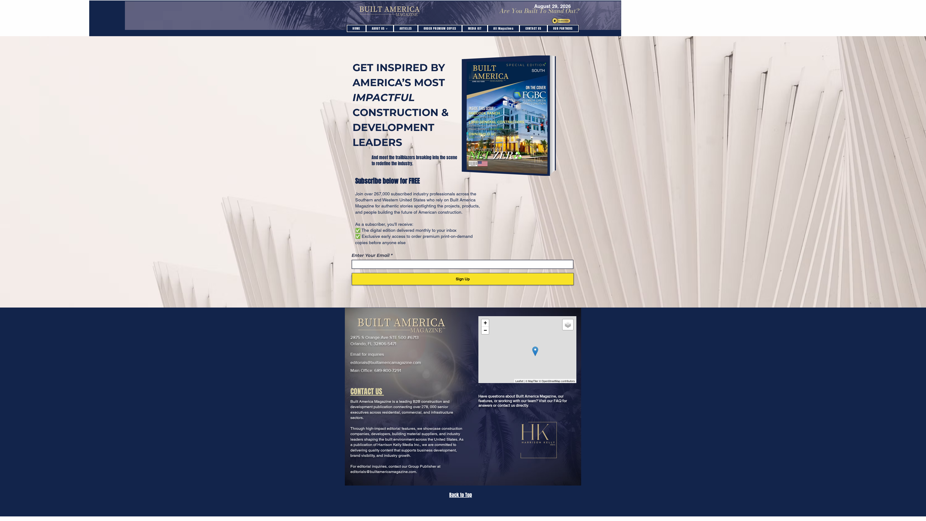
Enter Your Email (371, 255)
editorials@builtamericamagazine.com (385, 362)
